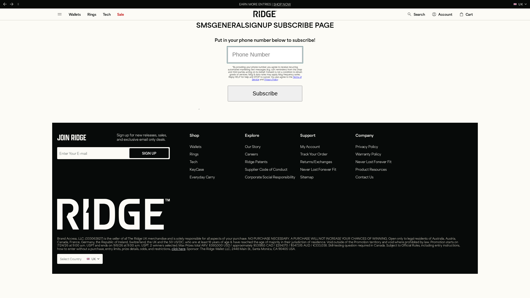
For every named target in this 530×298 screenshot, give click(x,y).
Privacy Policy (271, 79)
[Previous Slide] (5, 4)
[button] (416, 14)
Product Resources (371, 169)
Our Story (253, 146)
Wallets (195, 146)
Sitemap (307, 176)
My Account (310, 146)
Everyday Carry (202, 176)
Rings (194, 153)
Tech (193, 161)
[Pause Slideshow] (18, 4)
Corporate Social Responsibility (270, 176)
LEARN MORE (287, 4)
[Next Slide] (11, 4)
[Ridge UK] (265, 14)
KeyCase (197, 169)
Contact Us (364, 176)
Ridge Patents (256, 161)
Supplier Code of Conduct (266, 169)
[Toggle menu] (59, 14)
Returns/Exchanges (316, 161)
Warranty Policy (368, 153)
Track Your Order (313, 153)
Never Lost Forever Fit (318, 169)
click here (179, 248)
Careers (251, 153)
